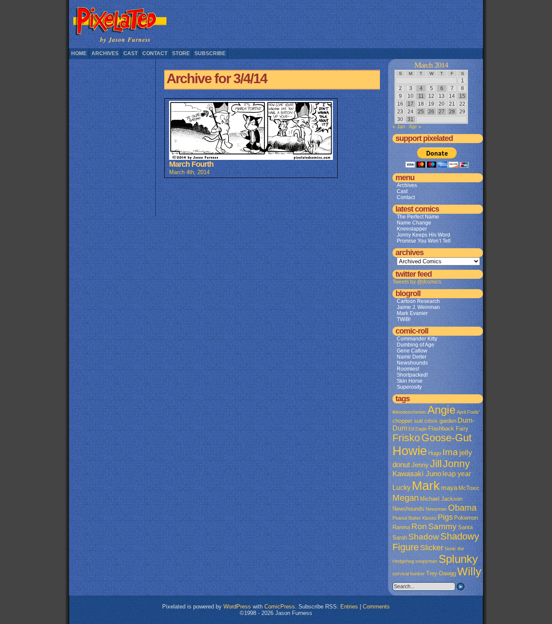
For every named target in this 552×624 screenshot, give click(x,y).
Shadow (423, 536)
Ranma (401, 527)
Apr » (415, 127)
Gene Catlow (412, 351)
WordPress (237, 606)
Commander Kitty (417, 339)
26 (431, 112)
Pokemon (466, 518)
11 (421, 96)
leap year (456, 473)
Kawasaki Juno (416, 474)
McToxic (469, 488)
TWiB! (404, 319)
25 (421, 112)
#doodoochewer (409, 412)
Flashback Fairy (448, 428)
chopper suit (407, 421)
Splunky (458, 559)
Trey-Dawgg (441, 573)
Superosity (409, 387)
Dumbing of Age (415, 345)
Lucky (401, 487)
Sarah (399, 537)
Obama (462, 507)
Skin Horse (410, 381)
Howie (409, 451)
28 (452, 112)
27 (442, 112)
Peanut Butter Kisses (414, 518)
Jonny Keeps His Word (423, 235)
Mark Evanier (412, 313)
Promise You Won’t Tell (424, 241)
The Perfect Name (418, 217)
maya (449, 487)
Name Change (414, 223)
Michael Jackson (441, 499)
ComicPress (279, 606)
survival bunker (408, 573)
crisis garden (440, 421)
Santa (465, 527)
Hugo (434, 453)
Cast (130, 53)
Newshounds (412, 363)
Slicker (431, 547)
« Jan (398, 127)
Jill (436, 463)
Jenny (420, 465)
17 (411, 104)
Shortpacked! (412, 375)
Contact (154, 53)
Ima (450, 452)
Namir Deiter (412, 357)
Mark (426, 485)
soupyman (426, 561)
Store (181, 53)
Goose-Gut (446, 437)
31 (411, 119)
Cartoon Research (418, 301)
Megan (405, 497)
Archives (105, 53)
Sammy (442, 526)
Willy (469, 571)
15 (462, 96)
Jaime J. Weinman (418, 307)
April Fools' (468, 412)
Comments (376, 606)
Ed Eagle (417, 428)
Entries (349, 606)
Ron (419, 526)
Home (79, 53)
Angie (441, 409)
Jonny (456, 463)
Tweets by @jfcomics (416, 282)
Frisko (406, 437)
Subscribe (210, 53)
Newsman (436, 509)
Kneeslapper (412, 229)
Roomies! (408, 369)
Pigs (445, 517)
